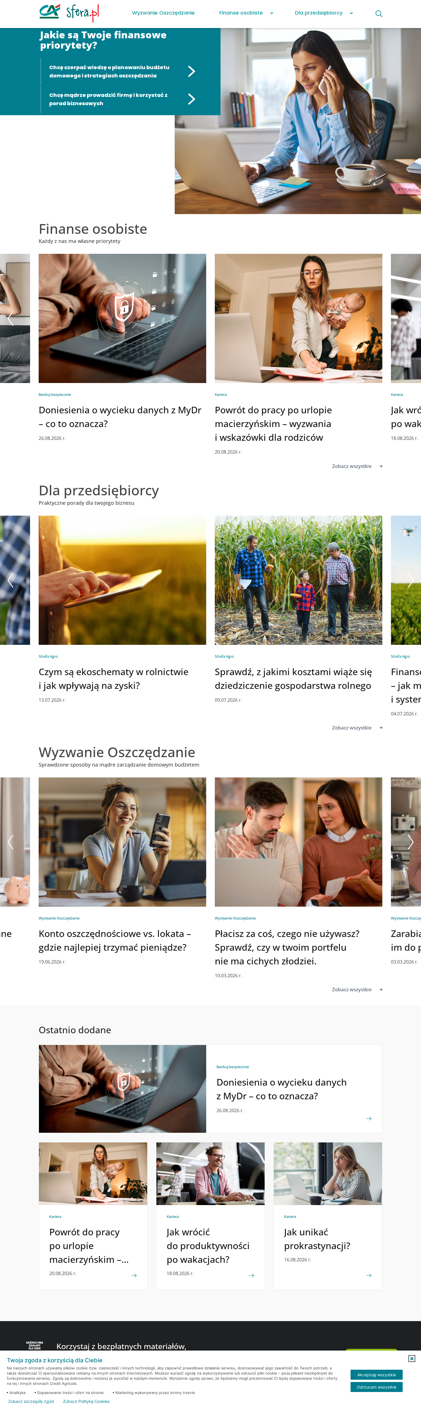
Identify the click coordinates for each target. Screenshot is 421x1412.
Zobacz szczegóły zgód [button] (31, 1401)
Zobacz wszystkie (352, 466)
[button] (412, 1358)
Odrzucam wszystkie (376, 1387)
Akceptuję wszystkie (376, 1374)
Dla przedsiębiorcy (319, 12)
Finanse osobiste (241, 12)
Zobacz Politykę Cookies (86, 1401)
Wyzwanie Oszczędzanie (163, 12)
